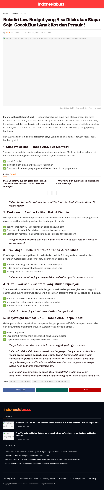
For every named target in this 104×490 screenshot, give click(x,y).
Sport (23, 14)
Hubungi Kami (79, 479)
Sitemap (92, 479)
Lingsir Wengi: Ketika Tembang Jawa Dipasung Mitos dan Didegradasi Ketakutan (36, 463)
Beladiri (13, 381)
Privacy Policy (49, 479)
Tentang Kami (9, 479)
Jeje (8, 32)
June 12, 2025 (20, 32)
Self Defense (47, 381)
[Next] (55, 193)
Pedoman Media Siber (29, 479)
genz (35, 381)
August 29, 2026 (23, 426)
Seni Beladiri (62, 381)
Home (5, 14)
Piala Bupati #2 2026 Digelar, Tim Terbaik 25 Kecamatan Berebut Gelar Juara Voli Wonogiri (24, 184)
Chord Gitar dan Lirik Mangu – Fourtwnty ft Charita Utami (27, 456)
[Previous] (50, 193)
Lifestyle (14, 14)
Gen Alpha (25, 381)
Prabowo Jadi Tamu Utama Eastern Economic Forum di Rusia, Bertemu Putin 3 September (57, 423)
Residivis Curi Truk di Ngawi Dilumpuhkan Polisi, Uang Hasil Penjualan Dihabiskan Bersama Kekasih (43, 459)
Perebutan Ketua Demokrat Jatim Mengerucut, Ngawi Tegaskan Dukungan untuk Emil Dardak (41, 452)
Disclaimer (63, 479)
